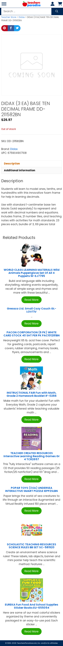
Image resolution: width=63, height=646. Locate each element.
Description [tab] (12, 163)
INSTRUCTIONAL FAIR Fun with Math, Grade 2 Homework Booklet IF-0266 (32, 394)
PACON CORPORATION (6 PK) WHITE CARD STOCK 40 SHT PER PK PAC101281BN (32, 333)
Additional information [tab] (19, 170)
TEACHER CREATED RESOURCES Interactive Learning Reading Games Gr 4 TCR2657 (32, 456)
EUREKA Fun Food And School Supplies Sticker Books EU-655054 (31, 606)
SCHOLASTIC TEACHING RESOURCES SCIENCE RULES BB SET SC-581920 (31, 545)
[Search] (56, 11)
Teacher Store (8, 17)
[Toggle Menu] (4, 3)
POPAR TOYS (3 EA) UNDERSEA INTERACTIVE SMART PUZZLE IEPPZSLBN (31, 489)
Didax (22, 17)
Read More (31, 300)
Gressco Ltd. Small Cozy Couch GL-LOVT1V (31, 310)
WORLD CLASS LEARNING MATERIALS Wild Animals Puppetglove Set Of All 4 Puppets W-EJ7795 (31, 273)
